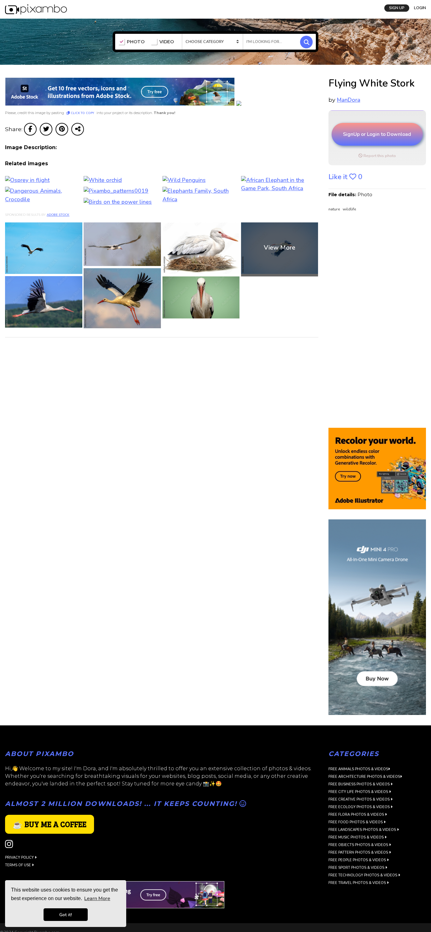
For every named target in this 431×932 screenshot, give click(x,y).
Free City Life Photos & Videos (358, 792)
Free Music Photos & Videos (356, 837)
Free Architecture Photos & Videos (364, 776)
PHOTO (136, 42)
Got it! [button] (65, 914)
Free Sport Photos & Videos (356, 867)
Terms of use (18, 865)
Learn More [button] (97, 898)
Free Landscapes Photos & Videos (362, 829)
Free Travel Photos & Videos (357, 883)
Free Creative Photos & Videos (359, 799)
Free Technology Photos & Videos (363, 875)
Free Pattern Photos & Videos (358, 852)
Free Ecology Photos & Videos (359, 807)
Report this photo (379, 156)
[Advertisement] (374, 320)
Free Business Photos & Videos (359, 784)
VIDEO (166, 42)
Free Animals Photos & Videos (358, 769)
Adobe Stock (58, 215)
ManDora (348, 100)
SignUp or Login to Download (377, 134)
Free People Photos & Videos (357, 860)
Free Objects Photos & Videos (358, 845)
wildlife (349, 209)
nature (334, 209)
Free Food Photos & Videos (356, 822)
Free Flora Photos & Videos (356, 814)
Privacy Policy (20, 857)
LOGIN (420, 7)
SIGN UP (396, 7)
